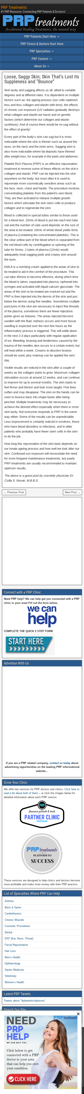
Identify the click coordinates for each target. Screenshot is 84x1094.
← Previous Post (14, 492)
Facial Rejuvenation (16, 944)
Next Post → (72, 492)
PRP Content (40, 59)
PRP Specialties (40, 51)
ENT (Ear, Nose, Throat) (19, 938)
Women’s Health (14, 982)
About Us (40, 66)
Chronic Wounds (14, 919)
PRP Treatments (14, 7)
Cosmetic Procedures (17, 926)
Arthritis (9, 901)
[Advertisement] (42, 541)
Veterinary (11, 975)
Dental (8, 932)
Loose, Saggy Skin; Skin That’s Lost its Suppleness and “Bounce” (41, 79)
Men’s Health (12, 957)
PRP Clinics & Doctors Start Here (42, 44)
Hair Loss (10, 950)
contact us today (60, 763)
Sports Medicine (14, 969)
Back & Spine (13, 907)
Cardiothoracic (13, 913)
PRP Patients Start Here (40, 36)
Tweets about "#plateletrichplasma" (24, 1000)
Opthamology (12, 963)
